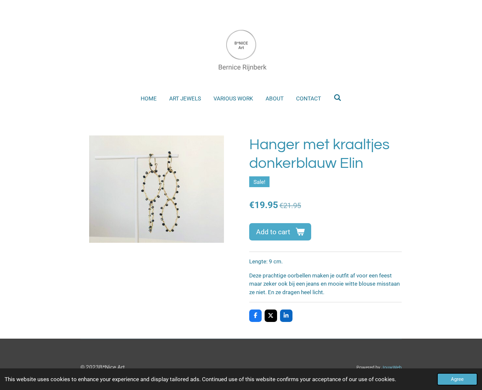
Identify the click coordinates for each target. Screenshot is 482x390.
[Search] (337, 98)
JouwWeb (391, 367)
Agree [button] (457, 379)
